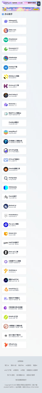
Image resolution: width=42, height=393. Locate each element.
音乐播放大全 (20, 375)
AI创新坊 (28, 365)
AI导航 (23, 370)
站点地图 (18, 387)
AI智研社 (16, 370)
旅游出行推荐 (31, 375)
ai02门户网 (7, 370)
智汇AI (7, 365)
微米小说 (13, 365)
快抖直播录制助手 (21, 380)
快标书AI (21, 365)
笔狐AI (35, 365)
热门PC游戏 (10, 375)
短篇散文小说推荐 (32, 370)
